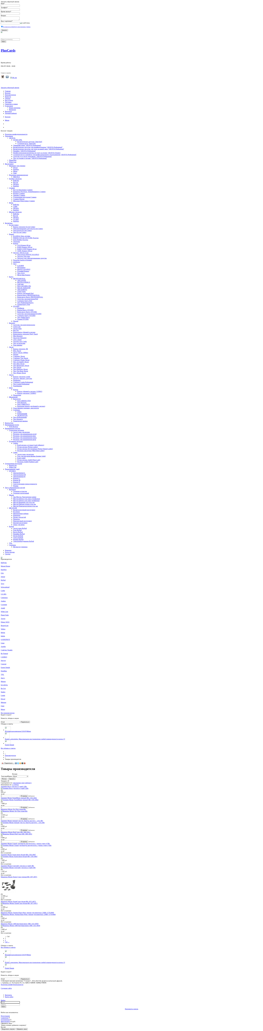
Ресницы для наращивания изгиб (24, 434)
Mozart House (5, 566)
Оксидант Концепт (20, 338)
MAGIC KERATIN (23, 288)
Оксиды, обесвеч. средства (22, 378)
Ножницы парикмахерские (18, 175)
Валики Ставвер (19, 193)
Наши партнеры (14, 108)
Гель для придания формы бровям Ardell (31, 456)
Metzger (3, 702)
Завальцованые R (19, 476)
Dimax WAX (5, 622)
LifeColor (20, 284)
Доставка (8, 102)
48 (15, 785)
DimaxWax (12, 160)
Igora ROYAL (22, 402)
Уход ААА (21, 273)
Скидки (7, 554)
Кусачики (16, 512)
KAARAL (4, 685)
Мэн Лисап (17, 351)
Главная (7, 91)
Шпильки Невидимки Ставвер (24, 201)
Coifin (15, 206)
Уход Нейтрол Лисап (20, 369)
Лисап (11, 347)
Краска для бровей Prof (25, 293)
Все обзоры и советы (8, 748)
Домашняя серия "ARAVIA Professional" (27, 145)
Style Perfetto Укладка (20, 240)
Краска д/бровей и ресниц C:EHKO (29, 391)
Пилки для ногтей (19, 517)
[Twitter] (18, 763)
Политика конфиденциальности (16, 134)
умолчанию (17, 783)
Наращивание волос (12, 425)
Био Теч (16, 330)
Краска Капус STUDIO (25, 310)
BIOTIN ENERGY (23, 282)
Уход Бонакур (18, 419)
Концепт (12, 323)
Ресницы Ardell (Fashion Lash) (27, 462)
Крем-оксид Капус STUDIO (27, 312)
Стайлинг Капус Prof (24, 301)
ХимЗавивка (17, 386)
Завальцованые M (19, 475)
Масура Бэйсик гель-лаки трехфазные (26, 500)
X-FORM (20, 266)
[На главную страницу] (5, 752)
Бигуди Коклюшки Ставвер (22, 190)
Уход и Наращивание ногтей (15, 488)
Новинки (8, 550)
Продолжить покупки (8, 1029)
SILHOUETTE (22, 415)
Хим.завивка (17, 345)
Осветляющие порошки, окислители (26, 408)
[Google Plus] (25, 763)
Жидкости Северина (20, 547)
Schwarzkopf (5, 587)
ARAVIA (12, 138)
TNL (10, 543)
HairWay (16, 169)
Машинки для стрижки (17, 166)
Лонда (11, 375)
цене (23, 783)
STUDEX (12, 471)
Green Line (17, 327)
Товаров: (4, 781)
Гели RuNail (17, 530)
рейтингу (28, 783)
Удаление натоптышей (21, 493)
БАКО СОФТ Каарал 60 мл (27, 249)
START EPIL (17, 140)
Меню (7, 120)
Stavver (3, 660)
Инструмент (9, 164)
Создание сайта (6, 988)
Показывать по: (6, 785)
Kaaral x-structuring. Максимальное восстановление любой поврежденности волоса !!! (35, 739)
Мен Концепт (18, 336)
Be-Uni (15, 182)
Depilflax (4, 671)
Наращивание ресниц (12, 428)
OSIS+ (19, 412)
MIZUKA (16, 177)
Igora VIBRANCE (23, 404)
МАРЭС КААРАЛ (23, 269)
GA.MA (16, 219)
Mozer (15, 171)
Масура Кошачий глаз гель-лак (24, 502)
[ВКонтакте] (16, 763)
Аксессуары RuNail (20, 528)
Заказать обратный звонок (10, 87)
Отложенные (5, 1020)
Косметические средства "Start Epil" (29, 142)
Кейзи (3, 632)
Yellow (3, 629)
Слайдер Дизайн (6, 650)
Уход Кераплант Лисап (21, 365)
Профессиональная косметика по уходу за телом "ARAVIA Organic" (37, 153)
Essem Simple (5, 667)
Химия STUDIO (23, 319)
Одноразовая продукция (13, 463)
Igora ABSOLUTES (24, 401)
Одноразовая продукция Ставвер (24, 197)
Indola (3, 636)
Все (17, 785)
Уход (14, 264)
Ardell (15, 452)
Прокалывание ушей (12, 469)
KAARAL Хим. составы (21, 236)
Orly (2, 573)
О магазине (9, 106)
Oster (15, 173)
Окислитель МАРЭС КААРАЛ (28, 254)
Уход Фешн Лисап (19, 373)
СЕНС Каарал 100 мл (24, 251)
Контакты (8, 111)
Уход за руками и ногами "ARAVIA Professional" (30, 158)
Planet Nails (5, 615)
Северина (12, 545)
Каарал (11, 234)
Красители (17, 399)
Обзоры (7, 98)
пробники (16, 262)
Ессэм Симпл (13, 225)
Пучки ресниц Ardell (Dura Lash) (28, 460)
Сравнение (5, 1018)
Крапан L (16, 478)
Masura (11, 495)
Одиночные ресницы (16, 430)
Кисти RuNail (18, 532)
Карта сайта (9, 997)
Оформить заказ (22, 1029)
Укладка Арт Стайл (20, 341)
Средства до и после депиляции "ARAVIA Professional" (32, 156)
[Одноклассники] (20, 763)
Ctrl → (7, 942)
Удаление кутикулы (20, 491)
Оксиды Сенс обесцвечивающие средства (32, 258)
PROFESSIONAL (19, 278)
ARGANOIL (21, 280)
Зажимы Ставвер (19, 195)
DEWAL (16, 184)
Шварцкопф (13, 397)
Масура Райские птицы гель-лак (24, 504)
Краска (15, 243)
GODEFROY (5, 639)
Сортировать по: (6, 783)
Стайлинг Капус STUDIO (26, 315)
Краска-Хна (9, 423)
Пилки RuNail (18, 536)
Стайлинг (16, 410)
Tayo (2, 584)
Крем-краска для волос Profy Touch (25, 334)
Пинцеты (16, 519)
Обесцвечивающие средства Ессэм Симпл (28, 229)
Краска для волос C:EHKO (26, 393)
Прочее (15, 321)
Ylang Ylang (21, 291)
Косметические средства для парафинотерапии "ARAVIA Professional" (38, 147)
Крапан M (16, 480)
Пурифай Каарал (23, 271)
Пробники (16, 380)
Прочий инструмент (20, 523)
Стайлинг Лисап (19, 356)
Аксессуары (17, 328)
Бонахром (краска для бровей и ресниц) (31, 406)
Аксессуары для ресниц (21, 432)
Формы (15, 486)
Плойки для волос (15, 179)
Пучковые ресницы (16, 441)
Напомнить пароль (131, 1009)
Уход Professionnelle (20, 417)
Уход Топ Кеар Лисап (20, 371)
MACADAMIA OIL (24, 286)
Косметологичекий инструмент (24, 510)
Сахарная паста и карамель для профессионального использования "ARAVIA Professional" (45, 155)
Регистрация (5, 1016)
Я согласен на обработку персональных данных (17, 27)
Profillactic (20, 308)
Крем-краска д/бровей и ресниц (24, 332)
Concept (3, 664)
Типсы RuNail (18, 537)
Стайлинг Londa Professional (23, 382)
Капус (11, 277)
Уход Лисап (17, 367)
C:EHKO (4, 657)
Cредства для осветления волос (24, 325)
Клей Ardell (21, 458)
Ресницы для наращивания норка (25, 438)
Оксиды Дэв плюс (23, 256)
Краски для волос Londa (21, 377)
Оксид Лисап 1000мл (20, 352)
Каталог (8, 93)
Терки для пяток (19, 525)
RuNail (11, 526)
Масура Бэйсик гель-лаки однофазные (26, 499)
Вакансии (12, 109)
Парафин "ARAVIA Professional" (24, 151)
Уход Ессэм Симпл (19, 232)
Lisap (2, 643)
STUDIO (16, 306)
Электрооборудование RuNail (23, 541)
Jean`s (3, 678)
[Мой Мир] (22, 763)
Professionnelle (22, 414)
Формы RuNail (18, 539)
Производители (10, 95)
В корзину (24, 796)
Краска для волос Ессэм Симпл (24, 227)
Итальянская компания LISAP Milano (18, 731)
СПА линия (17, 340)
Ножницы (16, 515)
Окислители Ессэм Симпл (22, 230)
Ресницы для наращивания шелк (24, 439)
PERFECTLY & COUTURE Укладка (26, 238)
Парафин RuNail (19, 534)
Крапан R (16, 482)
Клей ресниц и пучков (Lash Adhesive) (30, 445)
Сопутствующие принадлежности (25, 484)
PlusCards (8, 50)
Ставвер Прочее (18, 199)
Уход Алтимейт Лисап (21, 362)
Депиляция (9, 136)
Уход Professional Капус (25, 303)
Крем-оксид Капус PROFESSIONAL (30, 297)
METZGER (13, 508)
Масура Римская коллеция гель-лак (25, 506)
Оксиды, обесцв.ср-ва (20, 253)
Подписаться (25, 722)
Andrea (15, 443)
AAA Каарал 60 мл (24, 245)
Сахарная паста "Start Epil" (26, 143)
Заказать (4, 30)
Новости (8, 97)
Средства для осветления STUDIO (29, 314)
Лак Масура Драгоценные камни (24, 497)
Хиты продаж (10, 552)
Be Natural (4, 653)
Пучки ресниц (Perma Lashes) (27, 447)
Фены (11, 203)
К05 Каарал (21, 267)
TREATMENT (22, 290)
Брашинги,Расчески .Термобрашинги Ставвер (29, 192)
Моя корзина (5, 1021)
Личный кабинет (11, 113)
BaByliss (16, 180)
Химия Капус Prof (23, 304)
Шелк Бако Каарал (23, 275)
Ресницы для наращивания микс (24, 436)
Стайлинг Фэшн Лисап (21, 360)
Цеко (11, 388)
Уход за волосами (19, 343)
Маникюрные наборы (20, 513)
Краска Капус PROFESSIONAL (28, 295)
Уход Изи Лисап (18, 364)
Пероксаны (17, 395)
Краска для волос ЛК (20, 349)
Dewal (15, 167)
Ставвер (12, 188)
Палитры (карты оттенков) (22, 260)
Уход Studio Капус (23, 317)
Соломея (4, 604)
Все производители (7, 713)
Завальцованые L (19, 473)
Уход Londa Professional (21, 384)
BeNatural (12, 489)
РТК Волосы (13, 426)
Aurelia (3, 646)
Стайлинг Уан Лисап (20, 358)
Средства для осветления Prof (27, 299)
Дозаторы (16, 241)
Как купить (9, 100)
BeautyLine (13, 465)
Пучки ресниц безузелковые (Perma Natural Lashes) (35, 449)
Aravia (3, 618)
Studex (3, 692)
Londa (3, 695)
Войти (3, 1000)
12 (13, 785)
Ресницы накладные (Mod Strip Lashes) (30, 451)
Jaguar (3, 577)
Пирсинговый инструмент (22, 521)
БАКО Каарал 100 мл (24, 247)
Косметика (8, 223)
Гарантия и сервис (11, 104)
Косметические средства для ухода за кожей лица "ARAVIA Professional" (38, 149)
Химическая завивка (20, 421)
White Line (12, 162)
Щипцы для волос (15, 212)
